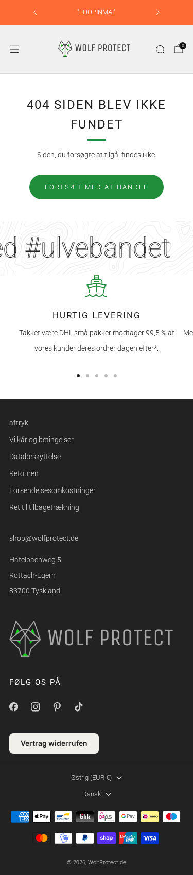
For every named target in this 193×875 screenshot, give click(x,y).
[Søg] (160, 49)
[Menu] (14, 49)
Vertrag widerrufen (54, 743)
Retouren (24, 473)
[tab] (78, 375)
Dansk (91, 794)
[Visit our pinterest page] (56, 707)
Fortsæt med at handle (96, 187)
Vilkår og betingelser (41, 439)
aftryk (18, 422)
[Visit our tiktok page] (78, 707)
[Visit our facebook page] (13, 707)
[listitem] (96, 12)
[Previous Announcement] (35, 12)
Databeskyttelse (35, 456)
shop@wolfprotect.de (43, 538)
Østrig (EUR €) (91, 777)
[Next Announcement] (158, 12)
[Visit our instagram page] (35, 707)
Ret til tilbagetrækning (44, 507)
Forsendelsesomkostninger (52, 490)
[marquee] (96, 248)
